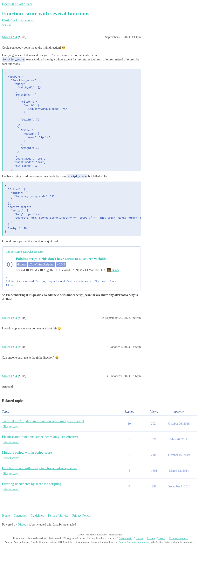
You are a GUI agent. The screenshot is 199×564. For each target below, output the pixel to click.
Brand (161, 538)
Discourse (24, 524)
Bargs (115, 270)
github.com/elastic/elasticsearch (25, 251)
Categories (20, 515)
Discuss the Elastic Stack (17, 4)
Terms (139, 538)
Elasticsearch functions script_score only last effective (40, 437)
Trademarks (125, 538)
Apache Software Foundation (134, 541)
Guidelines (37, 515)
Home (6, 515)
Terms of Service (58, 515)
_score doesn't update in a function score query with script (43, 421)
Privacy (151, 538)
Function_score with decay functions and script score (39, 468)
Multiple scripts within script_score (27, 452)
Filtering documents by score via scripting (31, 484)
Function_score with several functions (45, 13)
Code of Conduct (178, 538)
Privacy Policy (81, 515)
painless (6, 25)
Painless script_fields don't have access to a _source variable (61, 259)
